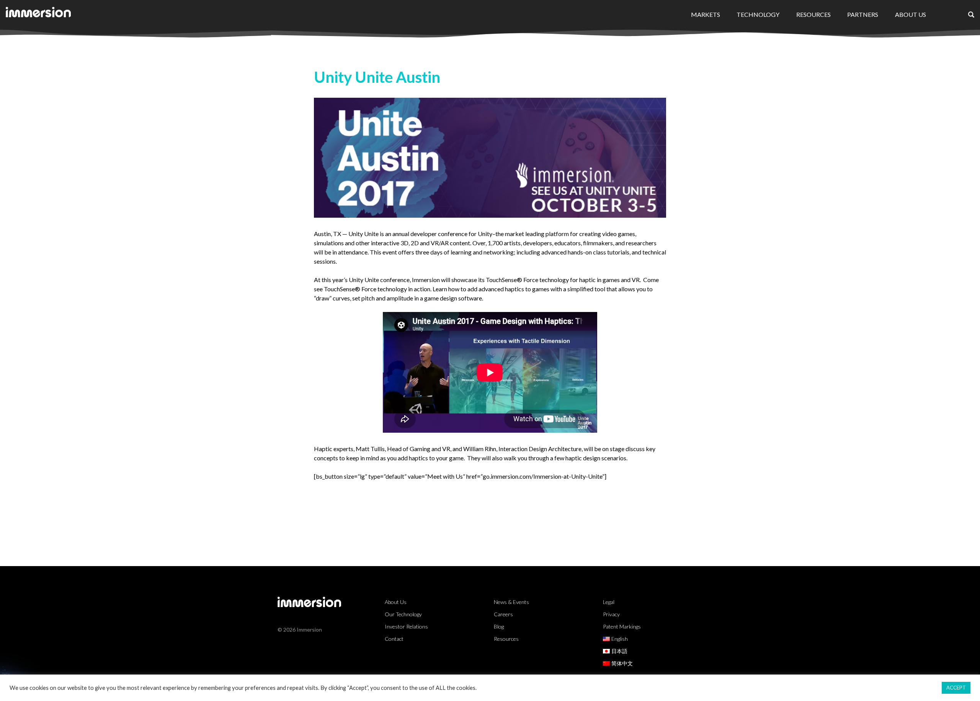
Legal (608, 602)
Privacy (611, 614)
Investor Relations (406, 626)
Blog (499, 626)
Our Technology (403, 614)
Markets (705, 14)
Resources (813, 14)
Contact (394, 638)
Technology (758, 14)
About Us (910, 14)
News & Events (511, 602)
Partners (862, 14)
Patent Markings (622, 626)
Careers (503, 614)
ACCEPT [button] (956, 688)
